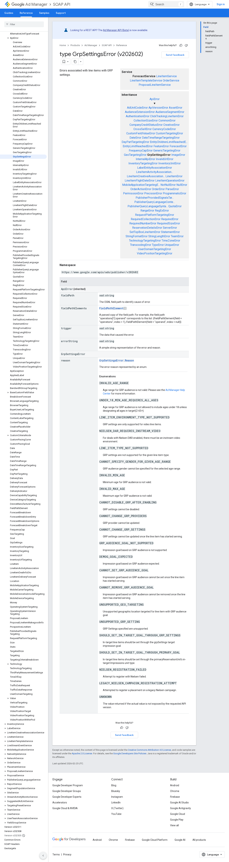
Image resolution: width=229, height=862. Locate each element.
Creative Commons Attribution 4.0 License (149, 750)
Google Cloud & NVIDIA (65, 808)
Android (174, 785)
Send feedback (175, 54)
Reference (26, 12)
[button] (23, 38)
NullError (181, 185)
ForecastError (178, 146)
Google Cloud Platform (154, 839)
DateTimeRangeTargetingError (161, 137)
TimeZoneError (171, 240)
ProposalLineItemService (155, 84)
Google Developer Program (67, 785)
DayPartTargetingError (135, 142)
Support (61, 12)
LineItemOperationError (169, 180)
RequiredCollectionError (145, 219)
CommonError (167, 120)
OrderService (171, 80)
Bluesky (115, 791)
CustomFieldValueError (140, 133)
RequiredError (169, 219)
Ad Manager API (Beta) (116, 30)
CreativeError (171, 124)
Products (75, 45)
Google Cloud (177, 814)
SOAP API (61, 4)
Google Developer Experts (66, 796)
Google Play (176, 819)
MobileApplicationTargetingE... (141, 185)
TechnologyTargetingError (145, 240)
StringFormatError (137, 236)
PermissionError (133, 193)
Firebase (175, 796)
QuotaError (175, 206)
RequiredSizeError (168, 223)
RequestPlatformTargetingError (154, 215)
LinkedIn (116, 802)
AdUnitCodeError (137, 107)
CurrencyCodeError (164, 129)
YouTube (116, 814)
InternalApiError (145, 159)
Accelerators (59, 802)
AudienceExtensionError (140, 112)
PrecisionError (153, 193)
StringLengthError (159, 236)
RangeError (147, 210)
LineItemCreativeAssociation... (146, 176)
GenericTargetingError (166, 150)
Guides (8, 12)
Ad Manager (36, 4)
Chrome (174, 791)
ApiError (155, 99)
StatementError (170, 232)
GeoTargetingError (135, 154)
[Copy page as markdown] (75, 62)
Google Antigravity (180, 808)
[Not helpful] (186, 45)
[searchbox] (24, 24)
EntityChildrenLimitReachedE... (168, 142)
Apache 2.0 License (82, 753)
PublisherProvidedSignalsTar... (155, 197)
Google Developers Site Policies (129, 753)
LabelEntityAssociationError (154, 167)
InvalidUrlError (164, 159)
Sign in (221, 4)
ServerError (170, 227)
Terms (56, 854)
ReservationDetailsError (147, 227)
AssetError (175, 107)
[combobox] (166, 4)
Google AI (180, 839)
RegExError (162, 210)
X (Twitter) (117, 808)
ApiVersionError (158, 107)
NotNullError (168, 185)
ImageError (178, 154)
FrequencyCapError (141, 150)
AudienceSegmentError (169, 112)
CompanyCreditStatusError (146, 124)
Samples (44, 12)
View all (174, 825)
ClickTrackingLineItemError (167, 116)
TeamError (177, 236)
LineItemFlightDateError (140, 180)
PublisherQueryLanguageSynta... (148, 206)
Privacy (67, 854)
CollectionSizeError (146, 120)
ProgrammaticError (174, 193)
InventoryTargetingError (143, 163)
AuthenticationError (137, 116)
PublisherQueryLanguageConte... (154, 202)
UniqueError (172, 245)
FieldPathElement (111, 308)
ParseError (172, 189)
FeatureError (161, 146)
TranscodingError (140, 245)
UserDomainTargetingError (154, 249)
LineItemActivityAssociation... (154, 172)
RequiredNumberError (142, 223)
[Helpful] (181, 45)
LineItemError (173, 176)
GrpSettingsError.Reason (116, 360)
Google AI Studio (179, 802)
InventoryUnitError (169, 163)
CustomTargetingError (169, 133)
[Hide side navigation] (43, 855)
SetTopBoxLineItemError (145, 232)
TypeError (158, 245)
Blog (113, 785)
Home (63, 45)
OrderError (158, 189)
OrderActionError (140, 189)
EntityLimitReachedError (138, 146)
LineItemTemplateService (146, 80)
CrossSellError (142, 129)
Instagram (117, 796)
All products (199, 839)
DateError (135, 137)
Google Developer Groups (66, 791)
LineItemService (166, 76)
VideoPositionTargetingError (154, 253)
